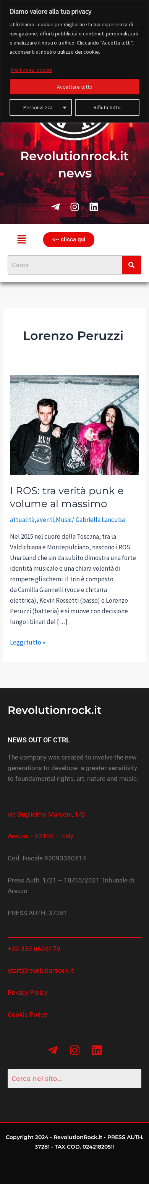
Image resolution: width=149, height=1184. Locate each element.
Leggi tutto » (27, 641)
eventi (45, 519)
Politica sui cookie (31, 70)
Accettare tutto (74, 86)
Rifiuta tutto (107, 107)
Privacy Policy (28, 992)
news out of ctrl (39, 740)
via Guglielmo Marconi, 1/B (46, 814)
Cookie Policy (27, 1014)
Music (64, 519)
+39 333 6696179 (34, 949)
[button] (21, 239)
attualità (22, 519)
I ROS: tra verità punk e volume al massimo (67, 497)
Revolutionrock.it (55, 710)
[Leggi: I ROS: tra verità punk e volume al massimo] (74, 424)
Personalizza (38, 107)
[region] (74, 61)
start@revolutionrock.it (41, 970)
